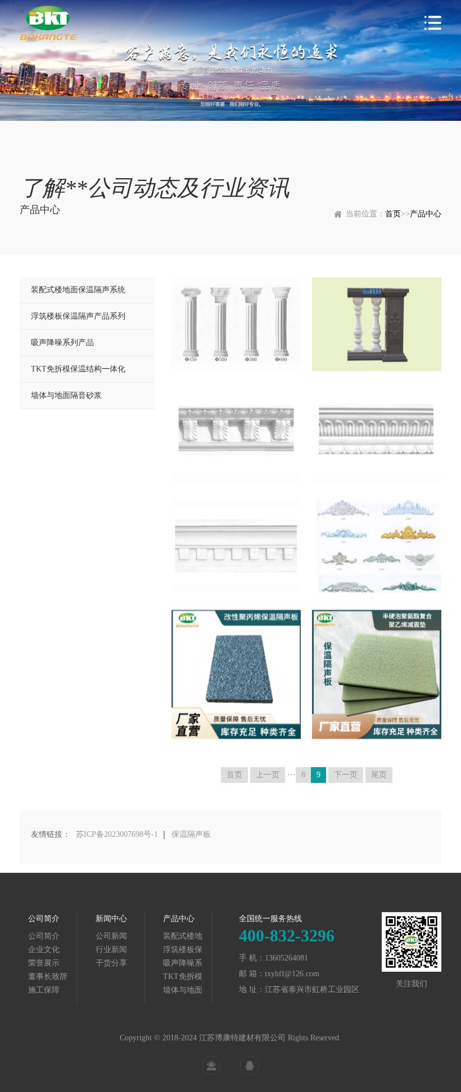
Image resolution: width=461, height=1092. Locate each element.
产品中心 (425, 214)
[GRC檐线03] (236, 546)
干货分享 (111, 963)
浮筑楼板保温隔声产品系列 (78, 316)
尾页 (379, 775)
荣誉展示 (44, 963)
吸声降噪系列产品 (62, 342)
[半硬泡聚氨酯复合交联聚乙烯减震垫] (376, 674)
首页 (393, 214)
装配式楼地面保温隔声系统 (78, 290)
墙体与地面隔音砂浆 (66, 395)
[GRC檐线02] (376, 435)
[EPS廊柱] (376, 324)
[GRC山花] (376, 546)
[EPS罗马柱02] (236, 324)
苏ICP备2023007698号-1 (117, 834)
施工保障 (44, 990)
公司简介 (44, 936)
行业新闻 (111, 949)
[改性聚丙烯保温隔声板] (236, 674)
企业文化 (44, 949)
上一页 (267, 775)
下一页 (346, 775)
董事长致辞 (47, 976)
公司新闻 (111, 936)
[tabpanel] (230, 60)
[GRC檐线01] (236, 435)
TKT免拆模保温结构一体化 (78, 369)
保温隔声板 (191, 834)
